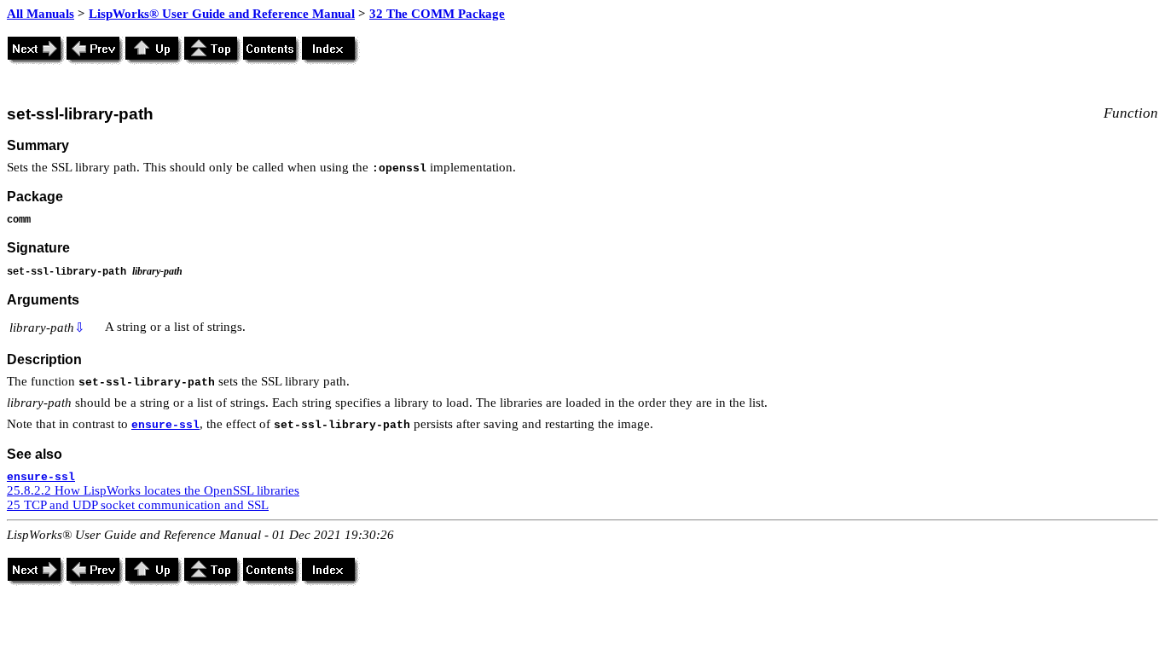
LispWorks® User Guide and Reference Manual (222, 13)
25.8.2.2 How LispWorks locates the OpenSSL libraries (153, 490)
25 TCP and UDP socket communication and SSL (138, 505)
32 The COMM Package (437, 13)
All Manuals (40, 13)
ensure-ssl (165, 425)
